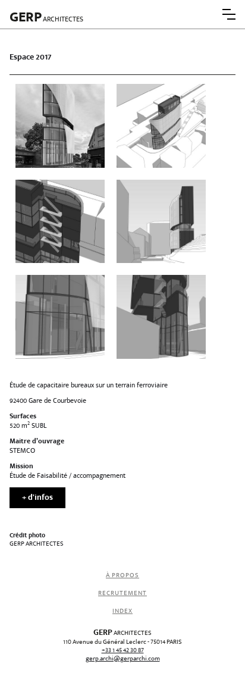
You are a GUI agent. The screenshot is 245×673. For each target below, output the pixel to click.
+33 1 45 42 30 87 (123, 651)
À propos (122, 576)
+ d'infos (37, 498)
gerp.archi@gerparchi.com (123, 659)
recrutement (122, 594)
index (122, 611)
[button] (228, 14)
